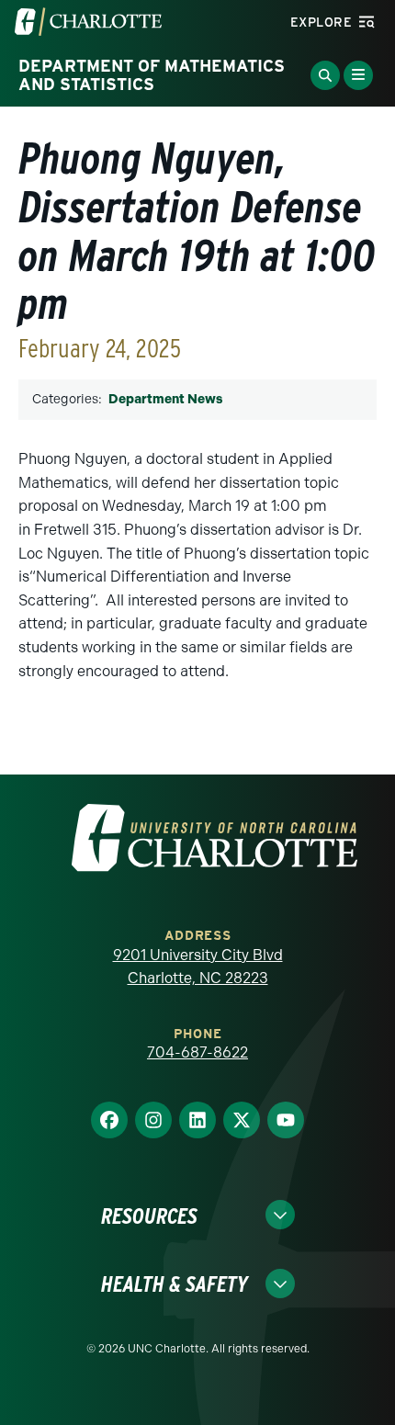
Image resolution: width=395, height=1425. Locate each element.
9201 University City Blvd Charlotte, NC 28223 (198, 967)
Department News (165, 399)
